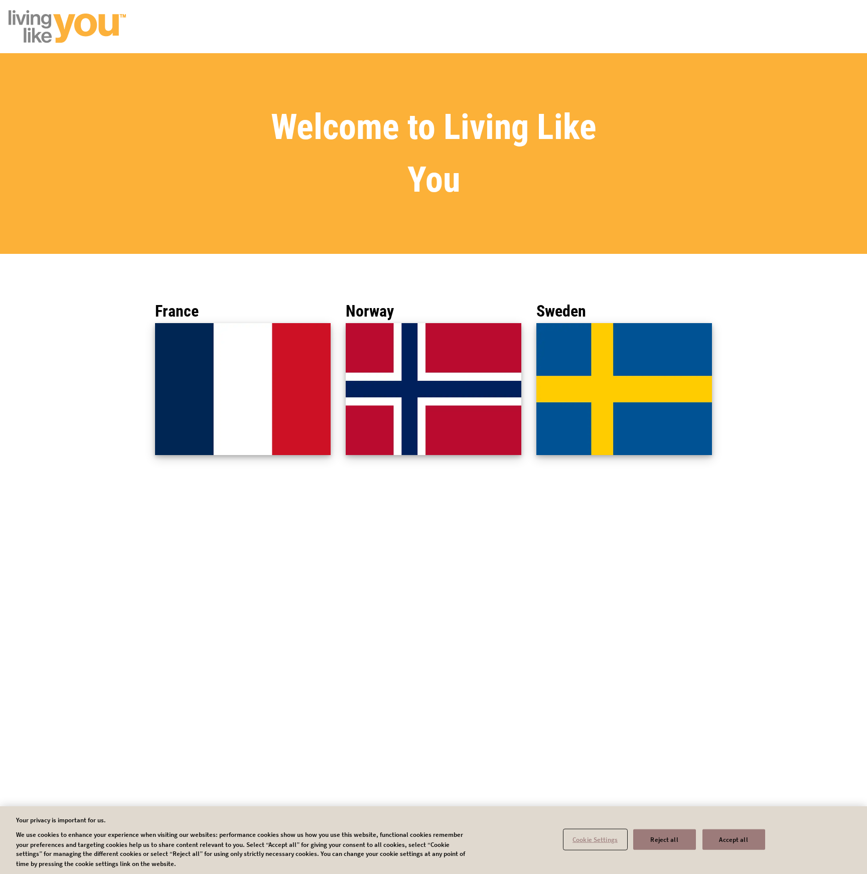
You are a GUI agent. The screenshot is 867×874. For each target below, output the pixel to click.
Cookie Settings (595, 839)
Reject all (664, 839)
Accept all (733, 839)
